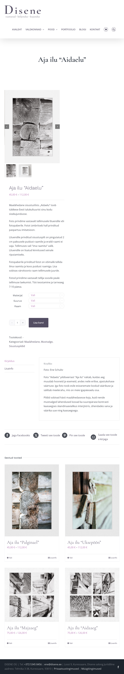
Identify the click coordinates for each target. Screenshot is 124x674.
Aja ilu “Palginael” (23, 542)
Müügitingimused (91, 668)
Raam (17, 306)
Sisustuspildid (17, 346)
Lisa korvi (38, 322)
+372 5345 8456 (33, 664)
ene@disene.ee (53, 664)
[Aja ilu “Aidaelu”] (32, 126)
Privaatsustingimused (66, 668)
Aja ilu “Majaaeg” (22, 628)
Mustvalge (47, 341)
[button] (114, 29)
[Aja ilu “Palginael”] (32, 500)
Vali (10, 557)
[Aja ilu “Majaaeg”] (32, 595)
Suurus (17, 300)
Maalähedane (32, 341)
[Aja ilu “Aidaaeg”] (92, 595)
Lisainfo (53, 557)
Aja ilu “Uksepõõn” (84, 542)
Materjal (18, 295)
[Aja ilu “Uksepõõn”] (92, 500)
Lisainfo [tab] (9, 368)
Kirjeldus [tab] (10, 361)
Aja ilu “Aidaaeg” (82, 628)
